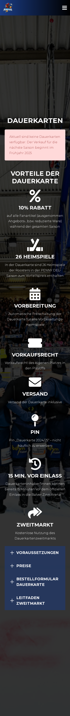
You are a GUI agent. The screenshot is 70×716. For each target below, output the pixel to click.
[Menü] (64, 8)
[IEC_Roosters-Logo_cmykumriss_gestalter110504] (8, 8)
